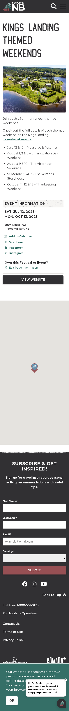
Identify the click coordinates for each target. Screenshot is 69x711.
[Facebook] (25, 584)
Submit (34, 570)
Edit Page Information (23, 267)
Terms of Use (13, 632)
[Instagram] (35, 584)
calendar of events (17, 139)
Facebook (16, 247)
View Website (33, 279)
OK (12, 700)
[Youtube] (44, 584)
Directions (16, 242)
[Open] (63, 7)
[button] (34, 368)
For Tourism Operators (20, 613)
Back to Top (52, 595)
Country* (8, 551)
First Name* (10, 501)
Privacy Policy (13, 640)
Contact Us (11, 623)
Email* (7, 534)
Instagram (16, 253)
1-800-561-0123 (28, 605)
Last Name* (10, 517)
